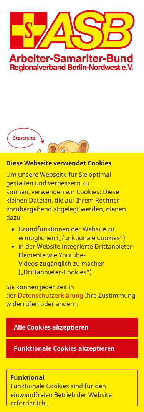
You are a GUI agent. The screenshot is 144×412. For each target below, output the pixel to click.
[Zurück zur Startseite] (72, 41)
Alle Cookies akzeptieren (51, 327)
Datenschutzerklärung (50, 295)
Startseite (24, 138)
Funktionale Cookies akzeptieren (64, 348)
